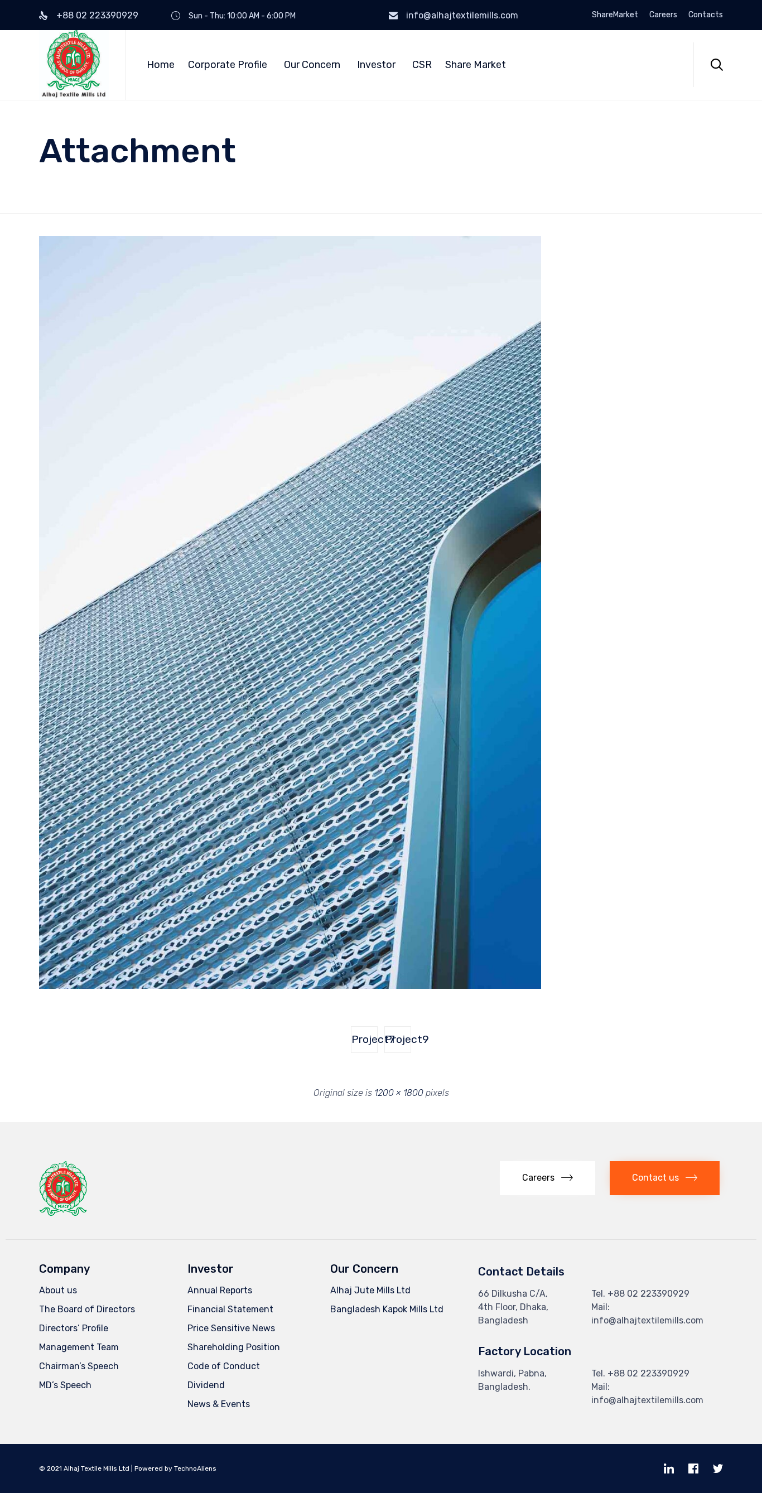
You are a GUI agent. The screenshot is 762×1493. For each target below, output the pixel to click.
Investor (376, 65)
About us (58, 1290)
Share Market (475, 65)
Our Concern (312, 65)
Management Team (79, 1347)
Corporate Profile (227, 65)
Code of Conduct (223, 1366)
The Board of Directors (87, 1309)
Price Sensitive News (231, 1328)
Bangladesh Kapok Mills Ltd (386, 1309)
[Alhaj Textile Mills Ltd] (74, 65)
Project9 (398, 1039)
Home (161, 65)
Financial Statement (230, 1309)
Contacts (705, 15)
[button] (547, 1178)
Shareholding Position (233, 1347)
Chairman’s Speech (79, 1366)
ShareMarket (615, 15)
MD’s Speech (65, 1385)
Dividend (206, 1385)
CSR (422, 65)
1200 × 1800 (398, 1093)
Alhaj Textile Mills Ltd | (98, 1468)
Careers (663, 15)
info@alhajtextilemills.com (462, 15)
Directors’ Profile (73, 1328)
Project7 (364, 1039)
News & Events (218, 1404)
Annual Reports (219, 1290)
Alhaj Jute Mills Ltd (370, 1290)
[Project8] (290, 986)
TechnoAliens (195, 1468)
